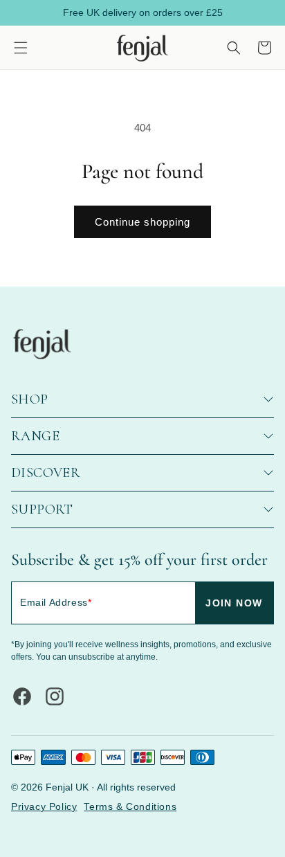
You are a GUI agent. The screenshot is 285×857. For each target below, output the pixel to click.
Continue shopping (142, 222)
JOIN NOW (233, 602)
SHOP (29, 399)
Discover (45, 472)
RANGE (35, 436)
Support (42, 509)
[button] (21, 48)
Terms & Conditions (130, 806)
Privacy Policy (44, 806)
